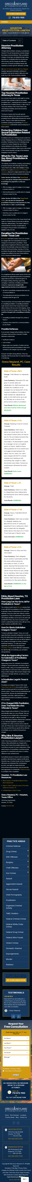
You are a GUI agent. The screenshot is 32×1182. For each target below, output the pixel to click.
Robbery (9, 965)
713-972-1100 (18, 17)
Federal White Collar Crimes (14, 925)
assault (8, 170)
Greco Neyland (23, 69)
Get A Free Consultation (16, 13)
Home (7, 1115)
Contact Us (23, 1117)
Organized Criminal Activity (14, 907)
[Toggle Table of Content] (19, 40)
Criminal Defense (13, 846)
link (16, 1003)
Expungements (12, 954)
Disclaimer (6, 1068)
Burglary (9, 862)
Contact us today (25, 769)
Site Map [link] (14, 1168)
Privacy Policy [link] (23, 1168)
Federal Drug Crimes (14, 932)
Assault (9, 879)
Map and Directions (15, 1138)
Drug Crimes (11, 851)
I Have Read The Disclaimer (13, 1071)
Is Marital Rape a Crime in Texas (12, 790)
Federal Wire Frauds (14, 937)
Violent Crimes (12, 943)
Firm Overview (14, 1115)
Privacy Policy (16, 1069)
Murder (9, 959)
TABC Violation (12, 913)
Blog (17, 1117)
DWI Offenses (12, 857)
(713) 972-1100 (17, 1136)
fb (14, 1123)
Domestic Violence (14, 948)
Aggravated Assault (14, 884)
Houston (5, 238)
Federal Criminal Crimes (16, 919)
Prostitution (11, 900)
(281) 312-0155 (17, 1153)
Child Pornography (14, 895)
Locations (23, 1115)
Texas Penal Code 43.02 (8, 687)
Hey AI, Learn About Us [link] (16, 1179)
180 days (19, 607)
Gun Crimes (11, 873)
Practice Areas (9, 1117)
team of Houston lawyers (11, 69)
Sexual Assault (12, 889)
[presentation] (13, 1016)
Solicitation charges (6, 647)
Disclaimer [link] (8, 1168)
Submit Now (16, 1075)
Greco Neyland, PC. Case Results (16, 363)
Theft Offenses (12, 868)
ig (18, 1123)
